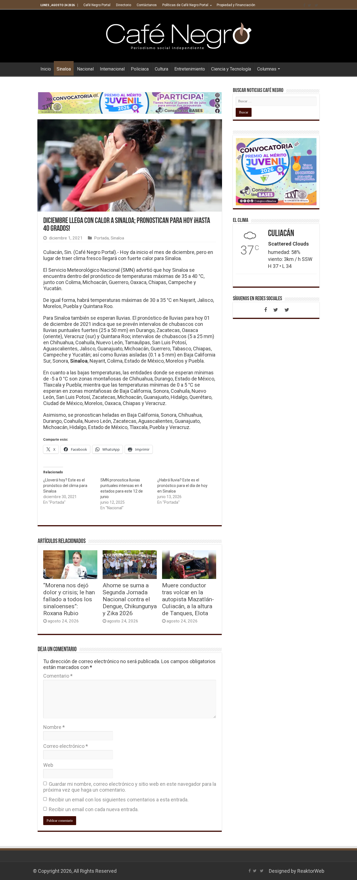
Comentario (58, 676)
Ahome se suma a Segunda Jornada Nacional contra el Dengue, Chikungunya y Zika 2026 (130, 599)
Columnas (266, 69)
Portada (101, 238)
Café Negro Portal (96, 5)
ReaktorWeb (310, 871)
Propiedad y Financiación (236, 5)
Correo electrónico (65, 746)
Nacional (85, 69)
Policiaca (140, 69)
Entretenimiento (189, 69)
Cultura (161, 69)
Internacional (112, 69)
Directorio (123, 5)
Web (48, 765)
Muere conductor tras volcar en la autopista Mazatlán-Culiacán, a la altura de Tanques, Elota (188, 599)
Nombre (54, 727)
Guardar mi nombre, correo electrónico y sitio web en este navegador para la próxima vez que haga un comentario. (129, 787)
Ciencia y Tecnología (231, 69)
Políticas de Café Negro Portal (185, 5)
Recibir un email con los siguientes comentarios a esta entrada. (119, 800)
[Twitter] (309, 5)
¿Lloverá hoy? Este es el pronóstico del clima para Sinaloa (65, 485)
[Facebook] (304, 5)
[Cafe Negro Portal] (178, 35)
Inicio (45, 69)
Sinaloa (64, 69)
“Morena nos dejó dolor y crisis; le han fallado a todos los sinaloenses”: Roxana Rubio (69, 599)
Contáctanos (147, 5)
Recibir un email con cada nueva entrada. (94, 809)
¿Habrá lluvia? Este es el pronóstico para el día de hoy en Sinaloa (182, 485)
